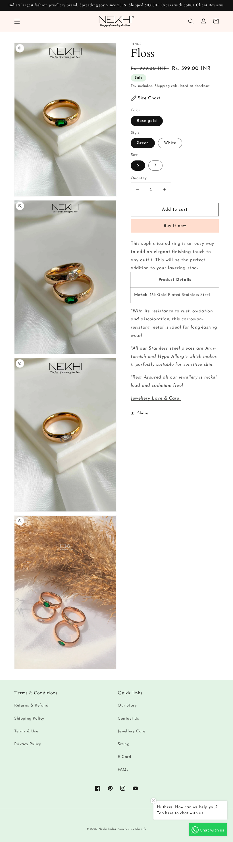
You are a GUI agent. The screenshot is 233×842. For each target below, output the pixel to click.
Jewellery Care (131, 731)
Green (143, 143)
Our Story (127, 705)
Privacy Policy (27, 744)
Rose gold (147, 121)
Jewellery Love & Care (156, 398)
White (170, 143)
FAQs (123, 770)
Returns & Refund (31, 705)
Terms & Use (26, 731)
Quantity (139, 178)
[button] (17, 21)
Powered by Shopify (132, 829)
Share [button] (142, 413)
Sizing (124, 744)
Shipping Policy (29, 718)
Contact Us (128, 718)
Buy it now (175, 226)
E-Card (124, 757)
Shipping (162, 86)
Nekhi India (107, 829)
